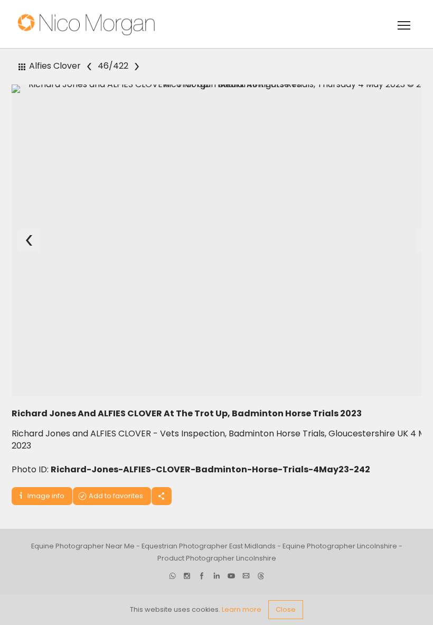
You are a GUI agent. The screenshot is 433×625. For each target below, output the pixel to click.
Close (286, 609)
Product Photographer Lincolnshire (216, 558)
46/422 (113, 66)
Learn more (241, 609)
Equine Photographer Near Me (83, 546)
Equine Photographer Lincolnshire (340, 546)
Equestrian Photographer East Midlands (209, 546)
